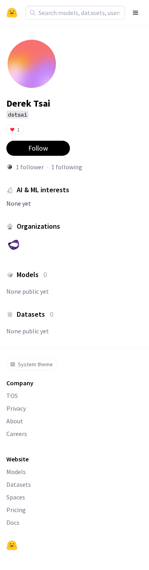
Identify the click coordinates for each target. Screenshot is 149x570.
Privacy (16, 408)
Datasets (18, 484)
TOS (12, 396)
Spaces (15, 497)
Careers (16, 434)
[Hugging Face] (11, 545)
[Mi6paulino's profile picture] (9, 167)
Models (16, 472)
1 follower (30, 167)
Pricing (16, 510)
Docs (12, 522)
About (14, 421)
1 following (66, 167)
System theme (35, 364)
